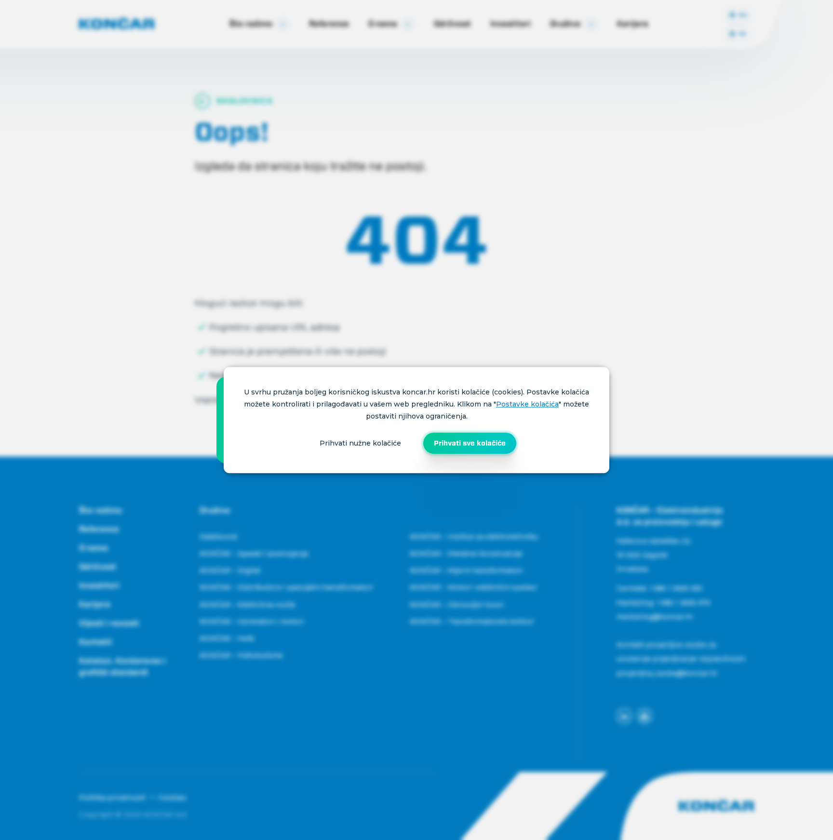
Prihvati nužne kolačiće (360, 443)
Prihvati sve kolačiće (470, 443)
